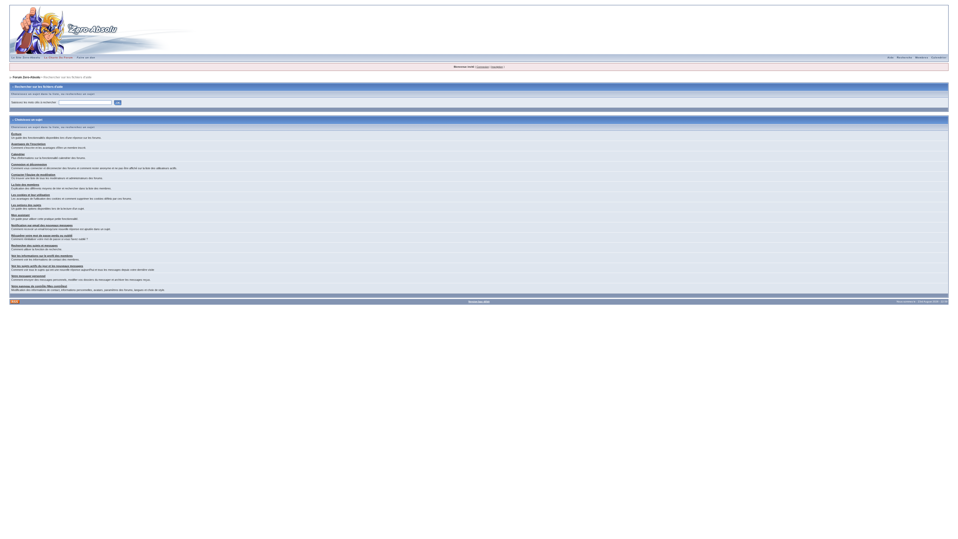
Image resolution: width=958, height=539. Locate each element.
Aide (890, 57)
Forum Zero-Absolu (26, 77)
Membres (921, 57)
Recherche (904, 57)
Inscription (497, 66)
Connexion (483, 66)
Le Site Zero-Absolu (25, 57)
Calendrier (939, 57)
